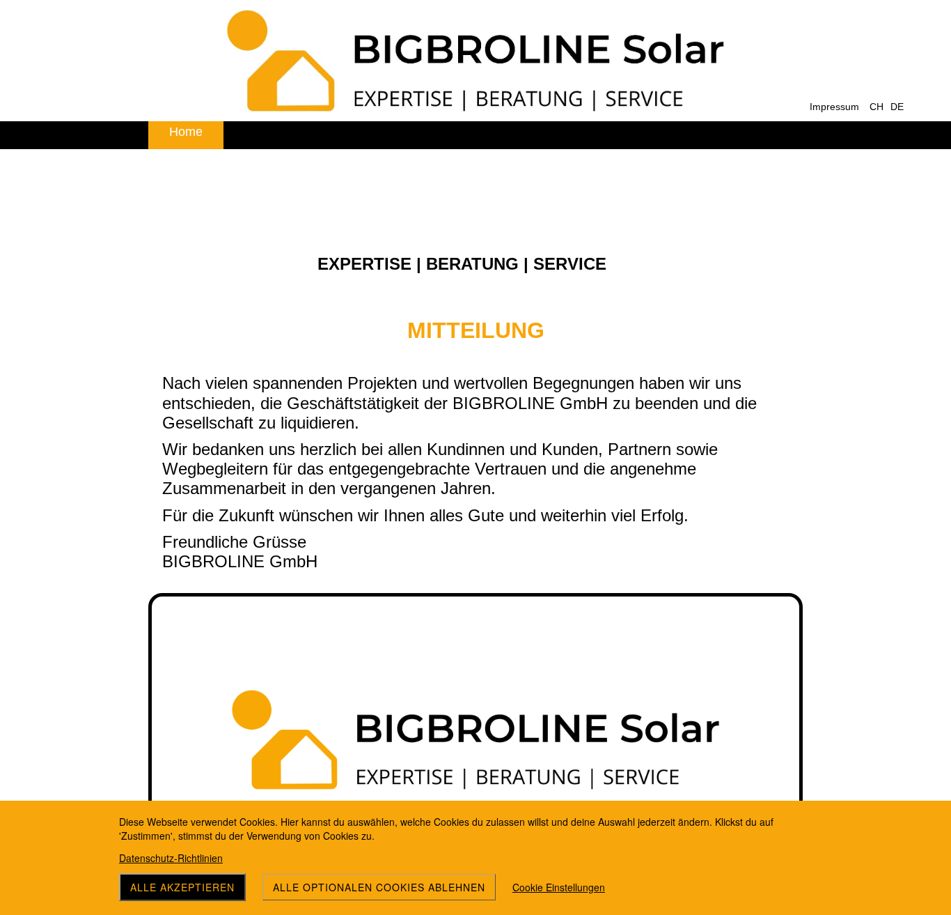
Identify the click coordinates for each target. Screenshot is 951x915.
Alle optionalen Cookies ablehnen (379, 887)
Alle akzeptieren (182, 887)
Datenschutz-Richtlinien (171, 858)
